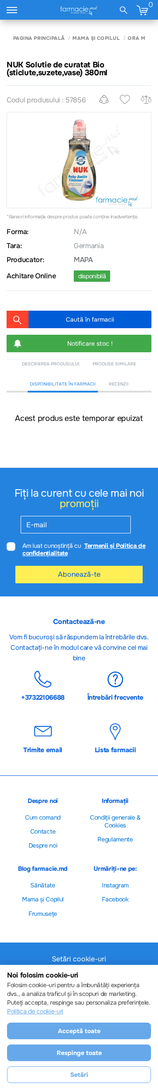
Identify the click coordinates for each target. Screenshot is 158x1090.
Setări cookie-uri (79, 959)
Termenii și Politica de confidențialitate (84, 549)
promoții (79, 503)
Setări (79, 1075)
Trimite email (42, 750)
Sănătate (42, 885)
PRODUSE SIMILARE (114, 364)
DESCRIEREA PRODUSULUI (50, 364)
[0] (142, 10)
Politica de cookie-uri (35, 1011)
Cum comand (43, 817)
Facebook (115, 899)
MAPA (83, 259)
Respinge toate (79, 1053)
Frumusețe (43, 914)
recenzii (119, 384)
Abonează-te (79, 574)
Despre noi (43, 845)
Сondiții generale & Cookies (115, 821)
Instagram (115, 885)
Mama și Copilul (96, 38)
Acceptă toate (79, 1031)
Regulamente (115, 839)
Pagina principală (39, 38)
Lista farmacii (115, 750)
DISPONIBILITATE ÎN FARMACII (63, 384)
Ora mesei (142, 38)
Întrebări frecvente (115, 697)
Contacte (42, 831)
